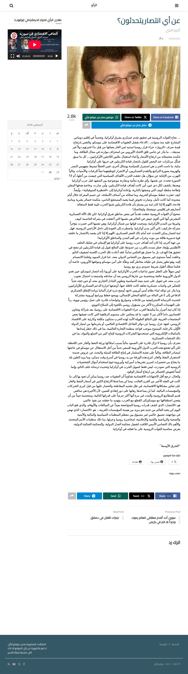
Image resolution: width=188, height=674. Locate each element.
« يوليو (57, 178)
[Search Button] (11, 5)
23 (50, 164)
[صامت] (18, 56)
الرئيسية (163, 644)
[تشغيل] (57, 56)
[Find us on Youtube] (13, 664)
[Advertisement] (35, 90)
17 (42, 157)
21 (11, 157)
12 (27, 149)
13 (19, 149)
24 (42, 164)
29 (57, 172)
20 (19, 157)
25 (35, 164)
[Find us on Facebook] (24, 664)
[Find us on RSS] (9, 664)
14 (11, 149)
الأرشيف (175, 644)
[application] (35, 44)
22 (57, 164)
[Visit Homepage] (94, 5)
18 (35, 157)
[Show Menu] (176, 5)
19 (27, 157)
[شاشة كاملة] (12, 56)
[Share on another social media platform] (86, 125)
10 (42, 149)
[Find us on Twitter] (19, 664)
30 (50, 172)
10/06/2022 (174, 38)
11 (35, 149)
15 (57, 157)
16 (50, 157)
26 (27, 164)
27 (19, 164)
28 (11, 164)
